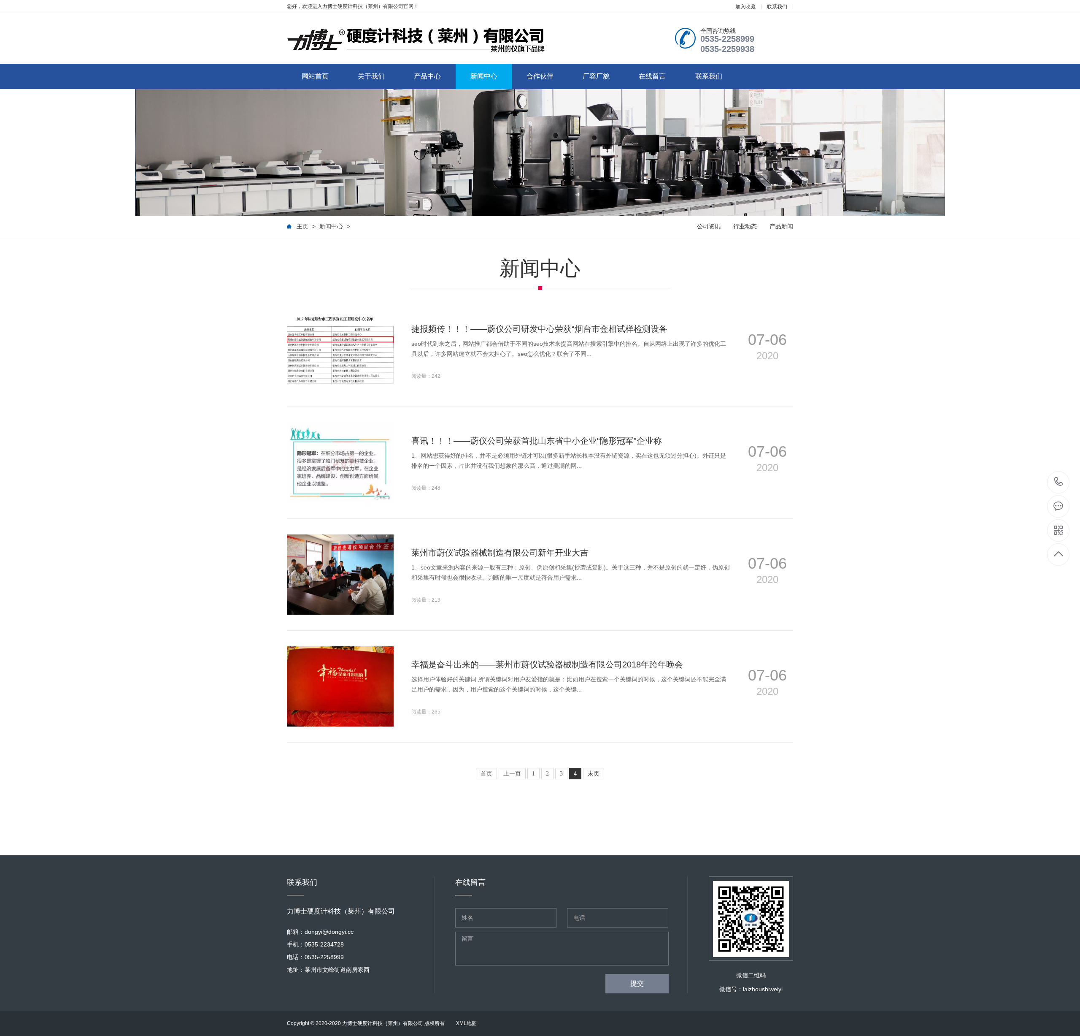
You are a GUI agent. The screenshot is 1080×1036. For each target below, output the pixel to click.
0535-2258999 (1059, 482)
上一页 (512, 773)
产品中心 (427, 76)
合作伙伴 (540, 76)
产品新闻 (781, 226)
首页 (486, 773)
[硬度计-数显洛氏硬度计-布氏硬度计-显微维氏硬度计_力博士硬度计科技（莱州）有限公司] (417, 40)
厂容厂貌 (596, 76)
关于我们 (371, 76)
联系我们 (777, 7)
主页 (302, 226)
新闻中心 (483, 76)
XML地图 (466, 1023)
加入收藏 (745, 7)
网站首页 (315, 76)
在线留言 (652, 76)
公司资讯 (709, 226)
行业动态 (745, 226)
